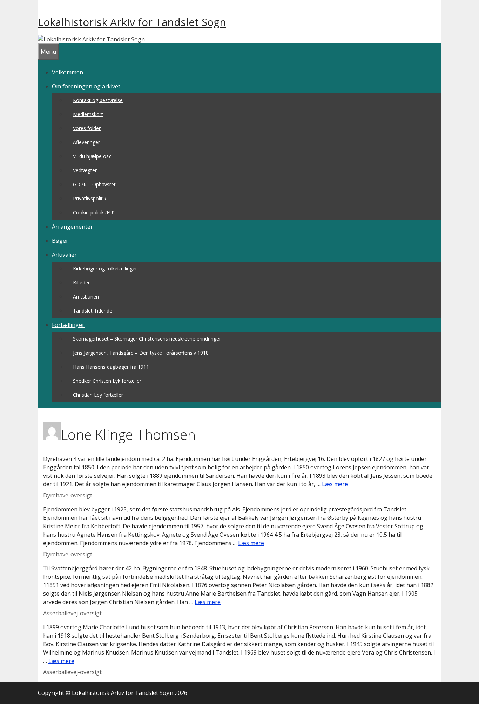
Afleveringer (86, 142)
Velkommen (67, 72)
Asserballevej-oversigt (72, 613)
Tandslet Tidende (92, 310)
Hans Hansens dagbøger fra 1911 (111, 366)
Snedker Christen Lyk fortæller (107, 380)
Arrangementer (72, 226)
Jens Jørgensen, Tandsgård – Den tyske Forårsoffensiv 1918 (141, 352)
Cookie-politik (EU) (94, 212)
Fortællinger (68, 325)
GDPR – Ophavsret (94, 184)
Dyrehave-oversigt (67, 495)
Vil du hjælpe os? (92, 156)
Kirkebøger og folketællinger (105, 268)
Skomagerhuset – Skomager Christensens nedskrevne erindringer (147, 338)
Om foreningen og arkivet (86, 86)
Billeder (81, 282)
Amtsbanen (86, 296)
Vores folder (87, 128)
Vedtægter (85, 170)
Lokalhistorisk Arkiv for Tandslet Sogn (132, 22)
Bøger (60, 240)
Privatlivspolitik (89, 198)
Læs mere (335, 484)
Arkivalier (64, 255)
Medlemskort (88, 114)
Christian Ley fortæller (98, 394)
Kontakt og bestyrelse (98, 100)
